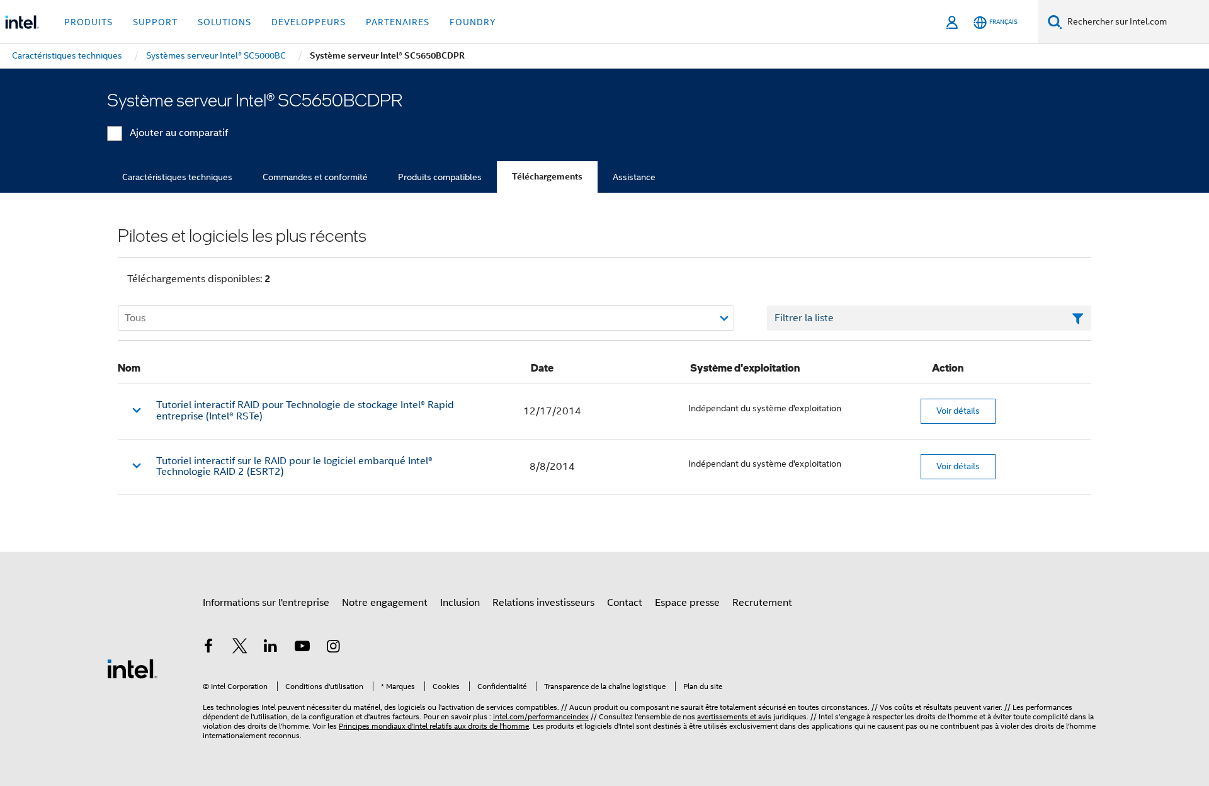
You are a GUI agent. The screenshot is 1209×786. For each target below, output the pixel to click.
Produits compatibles (440, 177)
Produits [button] (88, 22)
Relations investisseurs (543, 602)
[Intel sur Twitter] (240, 648)
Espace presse (687, 602)
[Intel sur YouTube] (302, 648)
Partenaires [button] (397, 22)
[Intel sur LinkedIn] (270, 648)
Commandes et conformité (315, 177)
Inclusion (460, 602)
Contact (624, 602)
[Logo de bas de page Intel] (132, 668)
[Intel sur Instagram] (333, 648)
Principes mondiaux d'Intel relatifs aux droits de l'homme (434, 726)
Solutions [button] (224, 22)
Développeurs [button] (308, 22)
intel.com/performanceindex (541, 716)
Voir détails (958, 410)
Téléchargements (547, 177)
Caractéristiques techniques (177, 177)
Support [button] (155, 22)
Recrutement (762, 602)
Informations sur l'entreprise (266, 602)
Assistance (634, 177)
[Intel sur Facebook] (208, 648)
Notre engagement (385, 602)
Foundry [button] (473, 22)
